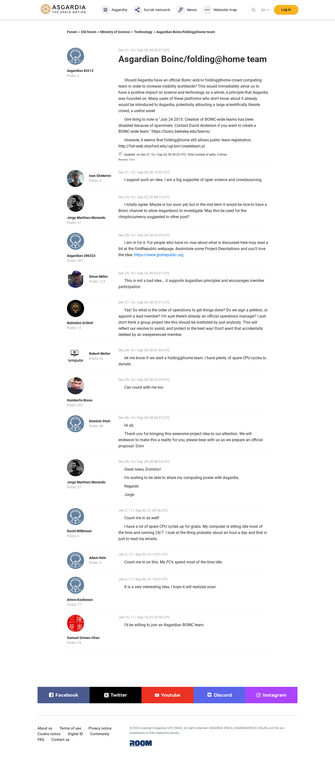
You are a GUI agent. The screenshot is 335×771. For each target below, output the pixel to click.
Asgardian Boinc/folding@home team (185, 32)
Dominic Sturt (99, 421)
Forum (72, 32)
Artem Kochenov (80, 600)
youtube (170, 695)
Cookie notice (49, 734)
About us (45, 728)
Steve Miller (98, 277)
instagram (275, 695)
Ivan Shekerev (100, 176)
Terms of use (70, 728)
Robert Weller (99, 354)
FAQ (41, 739)
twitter (119, 695)
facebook (66, 695)
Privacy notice (100, 728)
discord (223, 695)
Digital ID (75, 734)
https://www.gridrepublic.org (158, 255)
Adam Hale (97, 558)
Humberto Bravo (79, 400)
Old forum (88, 32)
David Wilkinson (79, 531)
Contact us (60, 739)
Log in (286, 10)
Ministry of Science (115, 32)
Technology (143, 32)
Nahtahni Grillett (80, 323)
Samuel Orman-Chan (83, 638)
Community (99, 734)
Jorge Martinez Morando (86, 218)
